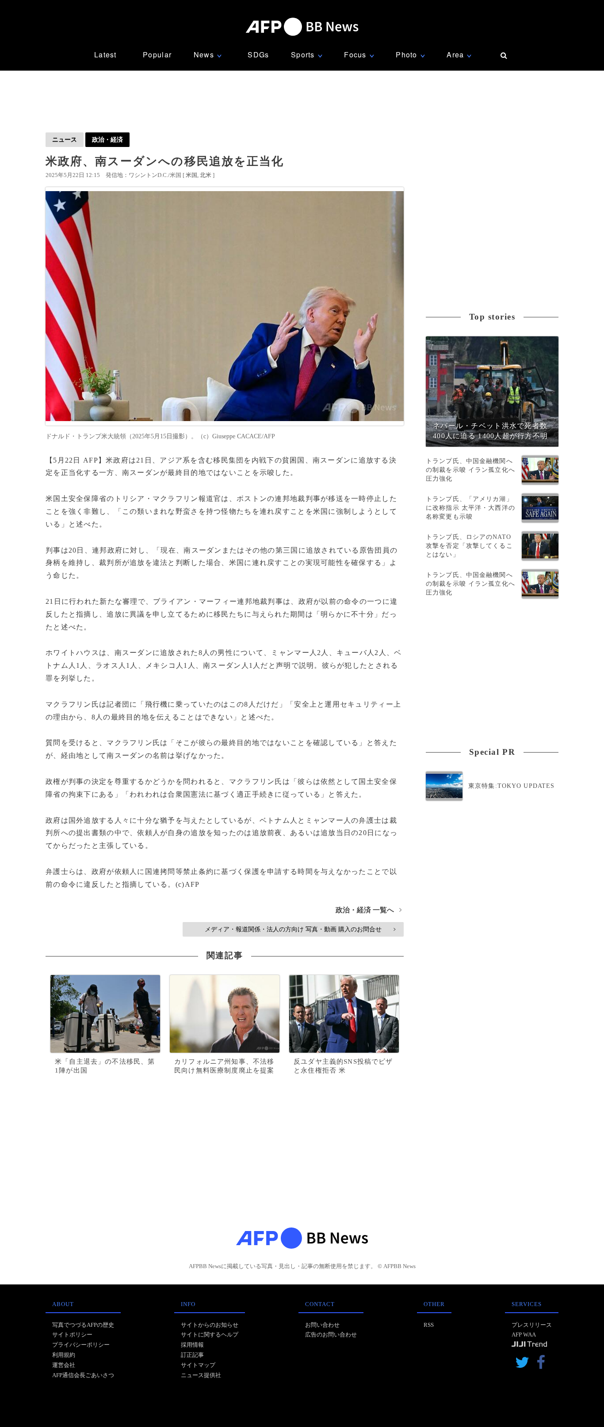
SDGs (258, 54)
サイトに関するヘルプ (209, 1334)
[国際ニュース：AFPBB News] (302, 27)
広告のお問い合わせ (331, 1334)
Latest (105, 54)
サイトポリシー (72, 1334)
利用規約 (63, 1355)
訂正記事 (192, 1355)
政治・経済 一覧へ (368, 910)
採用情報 (192, 1344)
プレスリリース (532, 1325)
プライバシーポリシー (81, 1344)
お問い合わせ (322, 1325)
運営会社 (63, 1365)
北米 (205, 175)
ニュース (64, 139)
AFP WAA (524, 1334)
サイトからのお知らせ (209, 1325)
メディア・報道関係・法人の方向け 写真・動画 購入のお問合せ (300, 929)
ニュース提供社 (201, 1375)
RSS (429, 1325)
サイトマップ (198, 1365)
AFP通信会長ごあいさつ (83, 1375)
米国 (191, 175)
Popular (157, 54)
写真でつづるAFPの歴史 (83, 1325)
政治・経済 (107, 139)
